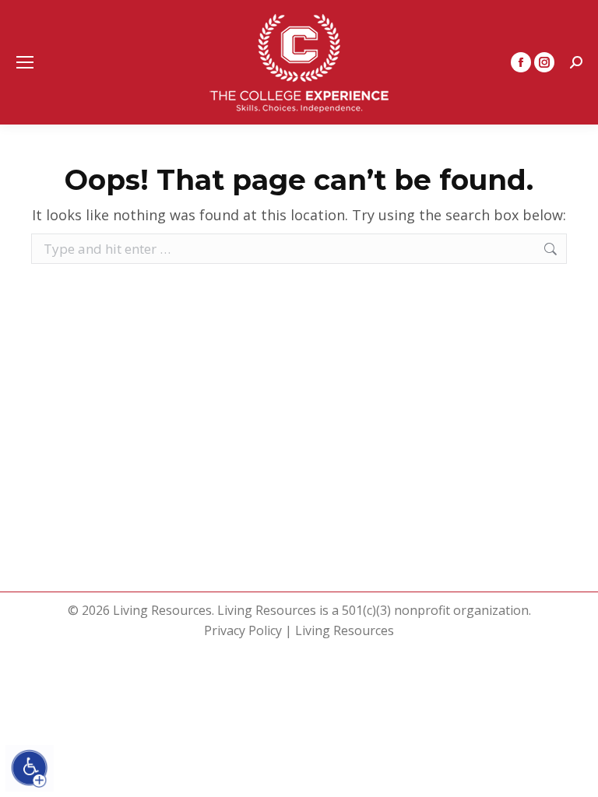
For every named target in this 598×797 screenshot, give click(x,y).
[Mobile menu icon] (25, 62)
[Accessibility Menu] (29, 768)
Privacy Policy (243, 630)
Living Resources (344, 630)
